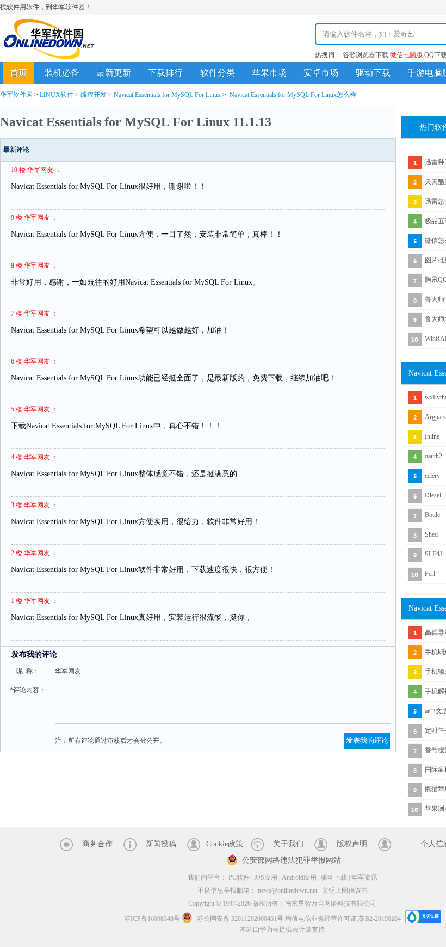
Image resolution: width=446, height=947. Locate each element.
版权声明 (352, 844)
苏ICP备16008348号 (152, 919)
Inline (432, 436)
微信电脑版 (406, 55)
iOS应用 (265, 877)
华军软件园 (49, 39)
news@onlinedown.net (287, 890)
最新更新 (113, 72)
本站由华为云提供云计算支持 (282, 929)
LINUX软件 (56, 95)
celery (432, 475)
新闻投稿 (161, 844)
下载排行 (165, 72)
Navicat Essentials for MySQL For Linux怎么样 (293, 95)
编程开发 (93, 95)
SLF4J (433, 554)
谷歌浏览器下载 (365, 55)
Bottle (432, 515)
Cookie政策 (224, 844)
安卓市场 (320, 72)
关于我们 (288, 844)
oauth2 (433, 456)
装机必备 (62, 72)
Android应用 (299, 877)
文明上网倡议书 (345, 890)
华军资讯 (364, 877)
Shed (431, 534)
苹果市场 (269, 72)
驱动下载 (373, 72)
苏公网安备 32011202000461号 (240, 919)
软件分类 (217, 72)
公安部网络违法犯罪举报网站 (291, 860)
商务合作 (97, 844)
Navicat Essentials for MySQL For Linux (167, 95)
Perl (430, 573)
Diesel (433, 495)
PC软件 (239, 877)
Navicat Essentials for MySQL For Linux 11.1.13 (135, 122)
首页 (18, 72)
